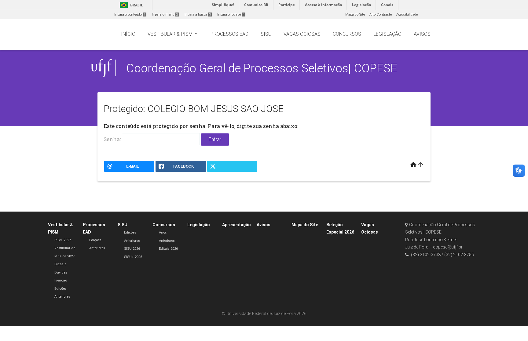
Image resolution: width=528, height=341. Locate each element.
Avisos (263, 224)
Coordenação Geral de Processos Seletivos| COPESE (261, 68)
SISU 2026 (132, 249)
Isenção (60, 280)
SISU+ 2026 (133, 257)
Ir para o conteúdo (129, 14)
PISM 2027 (62, 240)
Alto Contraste (380, 14)
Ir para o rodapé (230, 14)
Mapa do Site (355, 14)
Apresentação (236, 224)
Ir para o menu (165, 14)
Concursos (163, 224)
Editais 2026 (168, 249)
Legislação (198, 224)
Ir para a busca (198, 14)
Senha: (113, 139)
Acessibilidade (407, 14)
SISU (122, 224)
